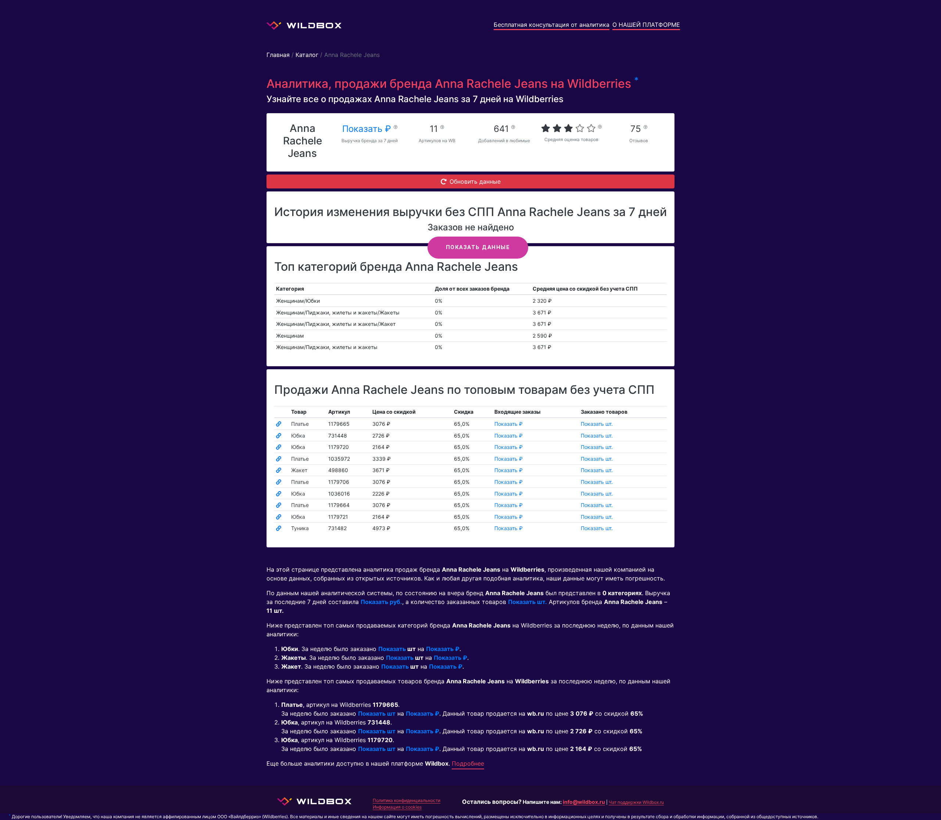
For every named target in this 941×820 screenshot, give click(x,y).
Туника (300, 528)
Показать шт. (597, 424)
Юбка (298, 435)
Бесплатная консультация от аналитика (551, 24)
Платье (300, 424)
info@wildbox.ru (584, 802)
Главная (278, 54)
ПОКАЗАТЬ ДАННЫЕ (478, 247)
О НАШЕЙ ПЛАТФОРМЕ (646, 24)
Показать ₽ (368, 128)
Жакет (299, 470)
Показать (392, 648)
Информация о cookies (397, 807)
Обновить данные (475, 181)
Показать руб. (381, 601)
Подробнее (468, 763)
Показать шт (377, 713)
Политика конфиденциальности (406, 800)
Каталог (307, 54)
